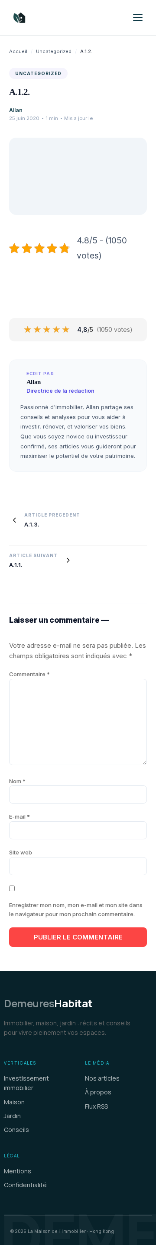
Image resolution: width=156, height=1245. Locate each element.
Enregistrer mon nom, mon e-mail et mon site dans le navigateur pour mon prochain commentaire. (76, 909)
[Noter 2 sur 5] (37, 329)
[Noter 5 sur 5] (66, 329)
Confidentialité (25, 1185)
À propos (98, 1092)
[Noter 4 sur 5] (57, 329)
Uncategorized (54, 51)
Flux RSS (96, 1106)
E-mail (19, 816)
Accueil (18, 51)
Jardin (12, 1116)
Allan (16, 110)
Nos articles (102, 1078)
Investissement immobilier (26, 1083)
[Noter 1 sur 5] (28, 329)
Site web (20, 852)
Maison (14, 1102)
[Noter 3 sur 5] (47, 329)
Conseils (16, 1129)
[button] (138, 17)
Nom (17, 781)
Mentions (17, 1171)
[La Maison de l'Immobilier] (66, 18)
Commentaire (29, 674)
